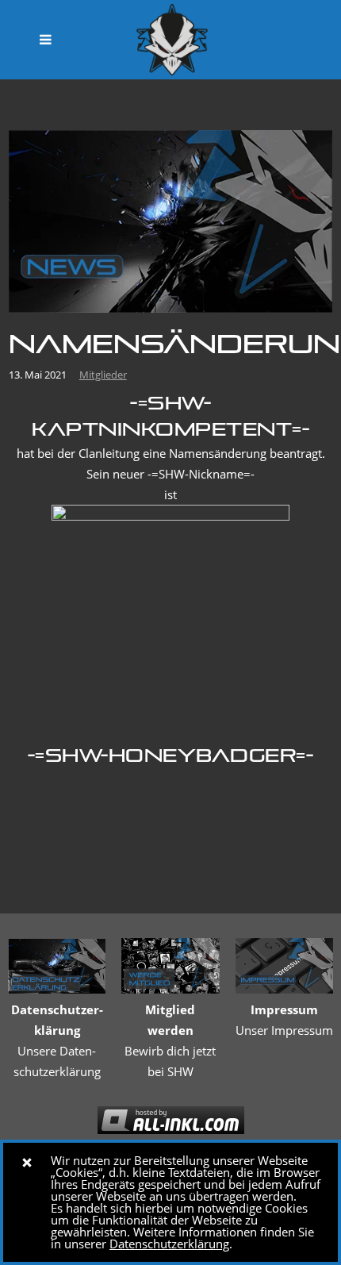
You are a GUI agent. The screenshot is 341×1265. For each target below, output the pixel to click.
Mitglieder (103, 374)
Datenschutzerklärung (169, 1244)
